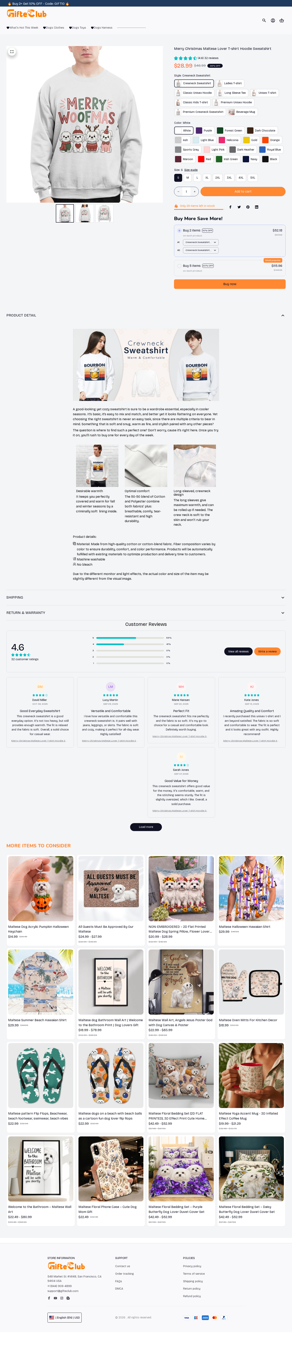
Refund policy (192, 1296)
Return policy (191, 1288)
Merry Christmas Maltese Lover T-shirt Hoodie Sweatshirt (40, 741)
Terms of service (194, 1273)
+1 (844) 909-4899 (59, 1286)
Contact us (122, 1266)
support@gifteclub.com (62, 1291)
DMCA (119, 1288)
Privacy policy (192, 1266)
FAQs (118, 1281)
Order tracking (124, 1273)
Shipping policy (193, 1281)
